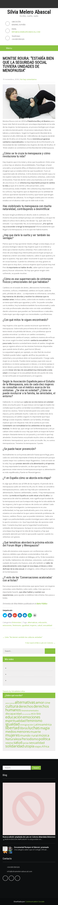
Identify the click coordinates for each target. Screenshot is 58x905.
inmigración (26, 724)
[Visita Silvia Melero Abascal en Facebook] (10, 668)
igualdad (25, 625)
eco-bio (36, 713)
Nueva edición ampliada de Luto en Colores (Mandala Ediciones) (29, 837)
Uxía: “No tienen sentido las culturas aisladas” (22, 637)
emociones (7, 625)
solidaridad (14, 746)
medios (10, 731)
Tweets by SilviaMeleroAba (14, 691)
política (44, 738)
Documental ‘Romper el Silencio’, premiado (31, 847)
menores (23, 731)
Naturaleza (13, 739)
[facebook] (20, 4)
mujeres (33, 625)
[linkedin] (31, 4)
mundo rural (29, 735)
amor (40, 702)
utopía (29, 746)
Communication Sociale (34, 901)
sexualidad (47, 625)
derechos (26, 706)
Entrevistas (16, 622)
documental (26, 714)
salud (39, 625)
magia (45, 728)
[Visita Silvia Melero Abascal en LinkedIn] (10, 680)
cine (47, 703)
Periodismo (30, 739)
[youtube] (37, 4)
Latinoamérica (43, 724)
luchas (34, 727)
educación (42, 622)
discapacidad (13, 713)
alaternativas (9, 703)
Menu (9, 48)
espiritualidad (15, 720)
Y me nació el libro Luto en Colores (40, 643)
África (45, 746)
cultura (11, 706)
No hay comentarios (28, 79)
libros (24, 728)
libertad (12, 727)
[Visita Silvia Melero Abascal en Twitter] (10, 674)
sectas (26, 743)
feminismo (17, 625)
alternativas (32, 622)
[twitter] (26, 4)
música (44, 735)
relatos (9, 742)
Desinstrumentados (30, 710)
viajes (38, 746)
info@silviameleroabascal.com (26, 32)
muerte (35, 732)
